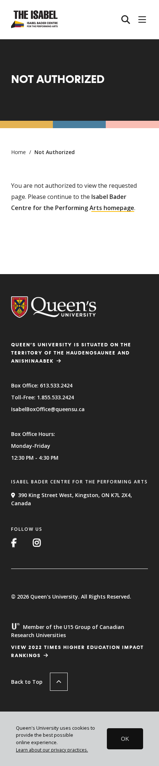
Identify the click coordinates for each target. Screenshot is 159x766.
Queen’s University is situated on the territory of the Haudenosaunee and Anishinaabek (71, 353)
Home (18, 152)
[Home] (34, 26)
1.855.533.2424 (55, 397)
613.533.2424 (56, 385)
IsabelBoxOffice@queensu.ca (48, 409)
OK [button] (125, 739)
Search (125, 19)
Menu (142, 19)
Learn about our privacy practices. (52, 750)
